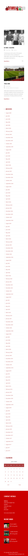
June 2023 (8, 229)
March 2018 (8, 423)
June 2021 (8, 303)
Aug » (20, 484)
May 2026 (8, 122)
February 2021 (9, 315)
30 (8, 481)
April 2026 (8, 125)
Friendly (7, 88)
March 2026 (8, 128)
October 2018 (9, 401)
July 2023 (8, 226)
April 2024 (8, 199)
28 (22, 478)
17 (11, 475)
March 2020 (8, 349)
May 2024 (8, 195)
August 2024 (8, 186)
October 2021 (9, 291)
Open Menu (23, 8)
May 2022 (8, 269)
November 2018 (9, 398)
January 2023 (9, 245)
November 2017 (9, 435)
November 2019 (9, 361)
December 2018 (9, 395)
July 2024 (8, 189)
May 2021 (8, 306)
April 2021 (8, 309)
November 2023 (9, 214)
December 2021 (9, 285)
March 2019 (8, 386)
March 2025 (8, 165)
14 (22, 472)
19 (16, 475)
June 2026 (8, 119)
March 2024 (8, 202)
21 (22, 475)
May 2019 (8, 380)
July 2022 (8, 263)
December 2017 (9, 432)
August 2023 (8, 223)
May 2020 (8, 343)
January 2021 (9, 318)
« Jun (8, 484)
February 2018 (9, 426)
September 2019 (9, 367)
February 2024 (9, 205)
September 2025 (9, 146)
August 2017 (8, 444)
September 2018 (9, 404)
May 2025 (8, 159)
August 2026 (8, 113)
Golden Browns (14, 531)
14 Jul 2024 (8, 50)
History (15, 50)
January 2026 (9, 134)
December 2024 (9, 174)
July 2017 (8, 447)
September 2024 (9, 183)
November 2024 (9, 177)
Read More (6, 61)
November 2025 (9, 140)
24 (11, 478)
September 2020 (9, 331)
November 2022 (9, 251)
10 (11, 472)
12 (16, 472)
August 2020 (8, 334)
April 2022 (8, 272)
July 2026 (8, 116)
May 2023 (8, 232)
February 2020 (9, 352)
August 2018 (8, 407)
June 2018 (8, 413)
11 (13, 472)
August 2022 (8, 260)
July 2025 (8, 153)
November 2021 (9, 288)
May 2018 (8, 417)
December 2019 (9, 358)
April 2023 (8, 235)
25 (13, 478)
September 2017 (9, 441)
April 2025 (8, 162)
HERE (13, 513)
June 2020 (8, 340)
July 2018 (8, 410)
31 (11, 481)
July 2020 (8, 337)
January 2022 (9, 281)
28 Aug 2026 (14, 526)
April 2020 (8, 346)
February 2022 (9, 278)
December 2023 (9, 211)
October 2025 (9, 143)
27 (19, 478)
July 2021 (8, 300)
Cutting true (13, 539)
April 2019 (8, 383)
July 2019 (8, 374)
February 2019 (9, 389)
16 (8, 475)
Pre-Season (16, 88)
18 (13, 475)
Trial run (7, 84)
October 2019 (9, 364)
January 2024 (9, 208)
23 (8, 478)
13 (19, 472)
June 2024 (8, 192)
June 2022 (8, 266)
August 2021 (8, 297)
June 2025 (8, 156)
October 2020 (9, 328)
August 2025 (8, 149)
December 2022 (9, 248)
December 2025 (9, 137)
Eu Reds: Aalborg (9, 48)
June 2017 (8, 450)
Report (11, 88)
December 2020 (9, 321)
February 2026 (9, 131)
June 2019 (8, 377)
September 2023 (9, 220)
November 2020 (9, 324)
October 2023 (9, 217)
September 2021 (9, 294)
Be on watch (13, 524)
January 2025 (9, 171)
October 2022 (9, 254)
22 (5, 478)
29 (5, 481)
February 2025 (9, 168)
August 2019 (8, 370)
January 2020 (9, 355)
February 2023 (9, 242)
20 (19, 475)
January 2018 (9, 429)
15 (5, 475)
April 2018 (8, 420)
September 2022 (9, 257)
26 (16, 478)
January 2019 (9, 392)
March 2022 (8, 275)
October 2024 (9, 180)
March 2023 (8, 238)
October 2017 (9, 438)
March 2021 (8, 312)
